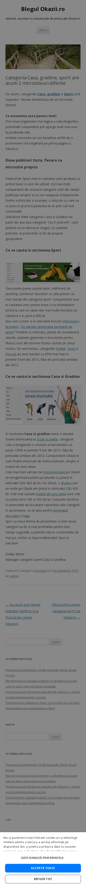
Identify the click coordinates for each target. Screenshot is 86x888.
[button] (43, 856)
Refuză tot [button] (43, 879)
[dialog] (43, 860)
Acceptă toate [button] (43, 868)
